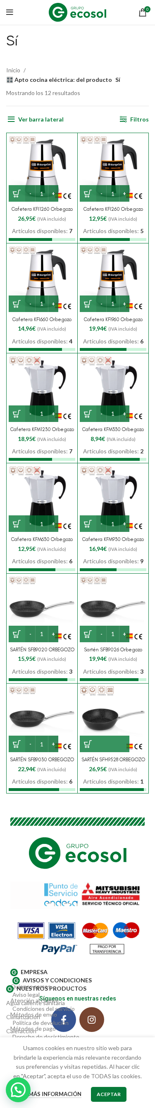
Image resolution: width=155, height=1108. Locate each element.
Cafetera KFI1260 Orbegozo (42, 209)
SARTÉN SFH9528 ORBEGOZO (113, 759)
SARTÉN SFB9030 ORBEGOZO (42, 759)
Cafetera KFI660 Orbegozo (42, 319)
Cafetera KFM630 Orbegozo (42, 539)
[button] (104, 744)
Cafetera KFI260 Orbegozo (113, 209)
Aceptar (109, 1094)
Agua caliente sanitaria (35, 1002)
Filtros (139, 119)
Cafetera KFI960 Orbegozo (113, 319)
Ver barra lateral (41, 119)
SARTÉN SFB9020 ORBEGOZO (42, 650)
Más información (55, 1094)
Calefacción (21, 1030)
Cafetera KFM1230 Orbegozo (42, 429)
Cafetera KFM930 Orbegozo (113, 539)
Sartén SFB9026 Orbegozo (113, 650)
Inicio (13, 70)
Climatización (23, 1016)
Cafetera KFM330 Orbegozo (113, 429)
